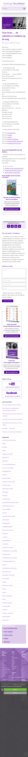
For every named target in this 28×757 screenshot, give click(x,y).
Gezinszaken (6, 520)
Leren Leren (8, 635)
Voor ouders (13, 660)
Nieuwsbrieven (7, 554)
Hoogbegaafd (6, 523)
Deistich (5, 475)
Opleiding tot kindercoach (10, 568)
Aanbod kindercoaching (9, 440)
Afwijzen (15, 692)
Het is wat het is (11, 133)
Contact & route (14, 668)
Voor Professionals (10, 628)
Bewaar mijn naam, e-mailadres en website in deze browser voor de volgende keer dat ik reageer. (13, 295)
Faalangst (5, 492)
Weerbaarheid (6, 616)
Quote (4, 592)
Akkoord (15, 689)
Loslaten (9, 137)
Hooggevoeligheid (8, 527)
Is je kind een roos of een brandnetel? (13, 419)
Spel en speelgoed (8, 596)
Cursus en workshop (8, 468)
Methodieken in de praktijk (10, 551)
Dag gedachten (7, 471)
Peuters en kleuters (8, 585)
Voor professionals (15, 657)
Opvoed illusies (7, 571)
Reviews (7, 642)
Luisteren (9, 135)
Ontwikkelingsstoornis (9, 561)
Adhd (4, 443)
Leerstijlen (5, 544)
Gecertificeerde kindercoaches (11, 502)
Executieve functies (8, 488)
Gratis (6, 638)
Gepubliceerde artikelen (9, 516)
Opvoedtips (6, 578)
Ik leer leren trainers (8, 530)
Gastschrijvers (6, 499)
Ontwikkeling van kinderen (10, 558)
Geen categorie (7, 509)
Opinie (4, 565)
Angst (4, 450)
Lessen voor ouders (8, 547)
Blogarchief (14, 666)
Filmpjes (5, 495)
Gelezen (5, 513)
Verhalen (5, 610)
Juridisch (5, 537)
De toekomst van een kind (14, 143)
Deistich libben (7, 478)
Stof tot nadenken (7, 603)
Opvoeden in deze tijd (8, 575)
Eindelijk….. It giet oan (9, 428)
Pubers (4, 589)
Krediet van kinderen (12, 139)
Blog (13, 665)
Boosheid (5, 461)
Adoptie (5, 447)
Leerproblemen (7, 540)
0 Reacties (17, 43)
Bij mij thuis (6, 457)
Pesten (4, 582)
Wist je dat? (6, 620)
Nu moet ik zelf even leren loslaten (12, 405)
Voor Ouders (8, 632)
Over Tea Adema (9, 166)
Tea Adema (6, 43)
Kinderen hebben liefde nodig (15, 141)
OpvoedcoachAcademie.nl (17, 677)
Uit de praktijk (6, 606)
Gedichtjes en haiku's (8, 506)
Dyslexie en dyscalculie (9, 482)
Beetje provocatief (8, 454)
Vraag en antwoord (8, 613)
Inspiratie (5, 533)
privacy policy (5, 684)
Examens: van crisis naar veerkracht (12, 432)
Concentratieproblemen (9, 464)
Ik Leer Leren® (13, 662)
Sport (4, 599)
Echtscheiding (6, 485)
